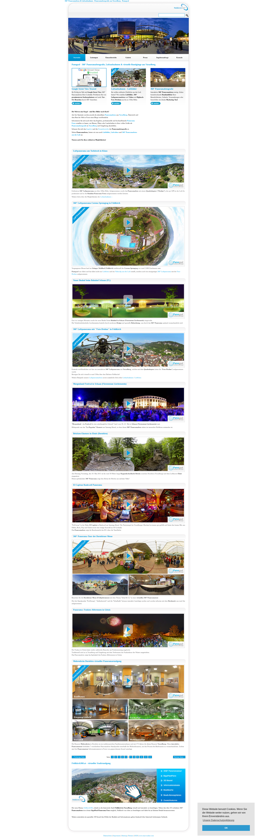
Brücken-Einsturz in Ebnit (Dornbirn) (90, 433)
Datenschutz (107, 836)
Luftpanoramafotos (95, 378)
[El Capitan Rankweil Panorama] (128, 505)
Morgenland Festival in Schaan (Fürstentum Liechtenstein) (100, 384)
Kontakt (179, 57)
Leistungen (94, 57)
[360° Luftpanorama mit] (128, 349)
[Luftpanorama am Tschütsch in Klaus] (128, 171)
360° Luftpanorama (164, 271)
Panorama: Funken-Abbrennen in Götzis (91, 610)
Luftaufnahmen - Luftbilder (124, 89)
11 (146, 757)
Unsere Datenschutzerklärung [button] (218, 820)
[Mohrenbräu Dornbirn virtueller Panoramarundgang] (128, 703)
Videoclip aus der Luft (122, 271)
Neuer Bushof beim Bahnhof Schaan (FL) (92, 280)
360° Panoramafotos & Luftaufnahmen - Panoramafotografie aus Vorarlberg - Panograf (97, 1)
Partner (130, 836)
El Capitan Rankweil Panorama (87, 485)
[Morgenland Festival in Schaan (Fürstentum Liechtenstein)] (128, 404)
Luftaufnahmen (128, 378)
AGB (136, 836)
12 (150, 757)
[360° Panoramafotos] (168, 86)
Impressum (116, 836)
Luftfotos (106, 271)
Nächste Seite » (179, 757)
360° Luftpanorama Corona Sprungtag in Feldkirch (96, 203)
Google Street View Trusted (84, 89)
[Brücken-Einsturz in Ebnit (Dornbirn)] (128, 454)
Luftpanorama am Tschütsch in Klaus (90, 151)
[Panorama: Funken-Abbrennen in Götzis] (128, 630)
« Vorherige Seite (79, 757)
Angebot (89, 129)
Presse (145, 57)
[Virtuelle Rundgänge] (89, 86)
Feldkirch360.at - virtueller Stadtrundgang (91, 763)
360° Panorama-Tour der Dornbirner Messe (92, 536)
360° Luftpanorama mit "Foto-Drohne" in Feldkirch (97, 329)
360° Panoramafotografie (162, 89)
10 (141, 757)
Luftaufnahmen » (106, 197)
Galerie (128, 57)
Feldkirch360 (88, 808)
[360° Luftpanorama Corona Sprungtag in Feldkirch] (128, 236)
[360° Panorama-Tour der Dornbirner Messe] (128, 568)
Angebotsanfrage (162, 57)
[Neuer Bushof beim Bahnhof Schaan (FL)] (128, 301)
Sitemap (124, 836)
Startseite (76, 57)
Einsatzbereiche (111, 57)
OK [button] (226, 828)
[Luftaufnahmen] (128, 86)
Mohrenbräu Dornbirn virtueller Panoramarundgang (97, 661)
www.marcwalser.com (146, 836)
